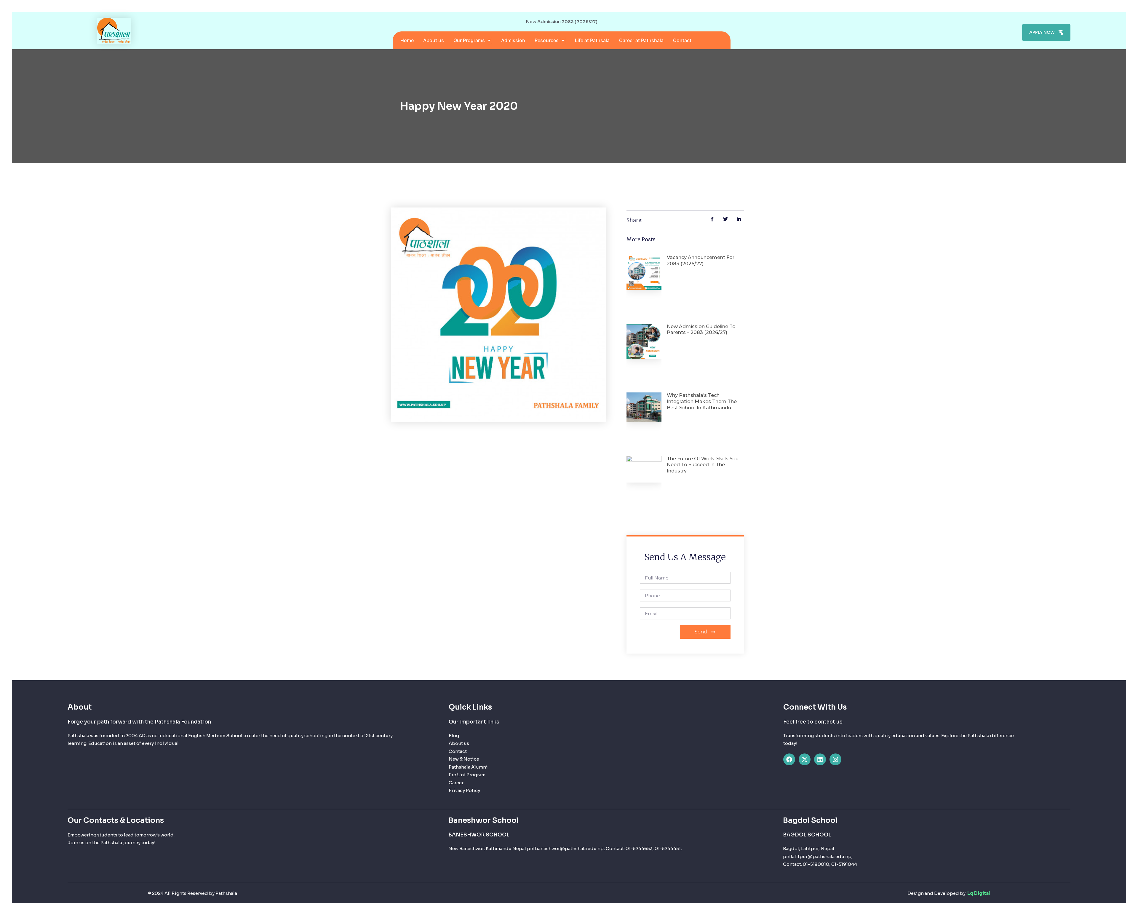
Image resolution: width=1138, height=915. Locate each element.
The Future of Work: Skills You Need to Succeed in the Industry (703, 465)
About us (459, 743)
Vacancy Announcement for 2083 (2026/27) (700, 260)
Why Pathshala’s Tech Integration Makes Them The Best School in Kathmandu (702, 401)
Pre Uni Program (467, 774)
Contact (458, 751)
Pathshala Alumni (468, 767)
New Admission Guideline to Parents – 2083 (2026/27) (701, 330)
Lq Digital (978, 893)
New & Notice (464, 759)
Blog (454, 735)
